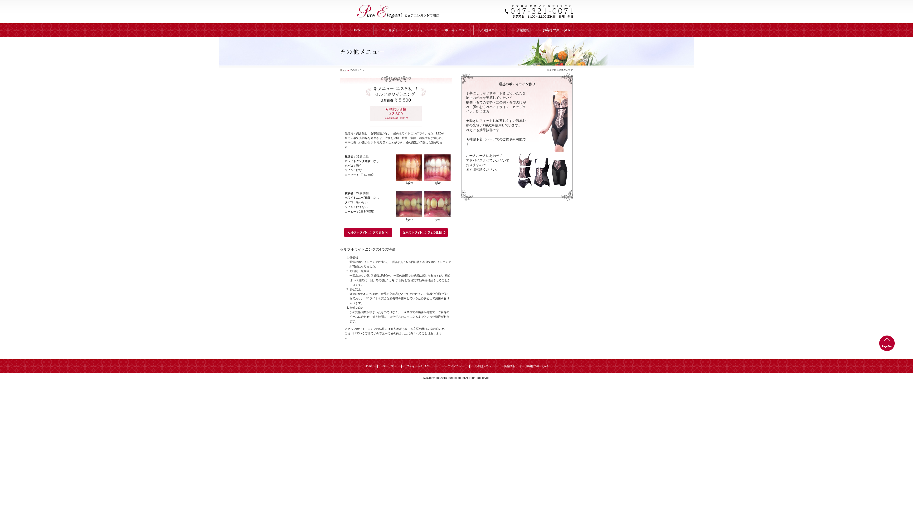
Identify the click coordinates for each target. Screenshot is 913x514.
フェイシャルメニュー (423, 30)
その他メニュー (489, 30)
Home (357, 30)
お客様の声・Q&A (556, 30)
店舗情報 (523, 30)
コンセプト (390, 30)
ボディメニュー (456, 30)
